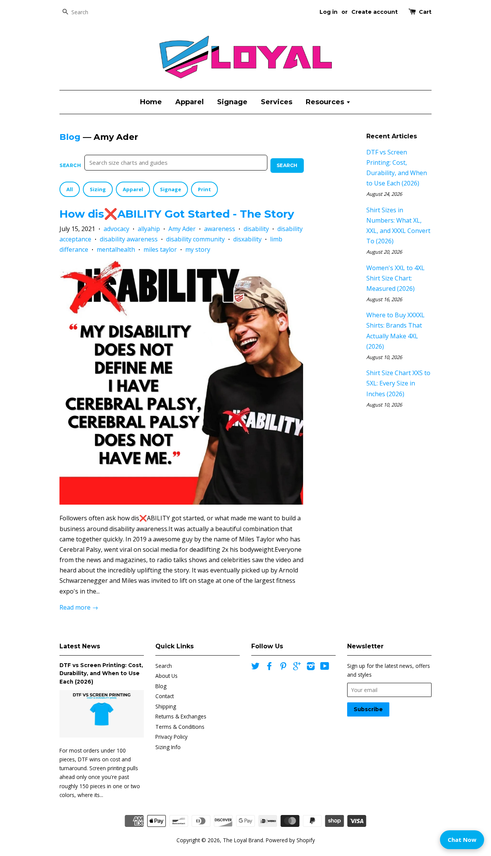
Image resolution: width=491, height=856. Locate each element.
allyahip (149, 229)
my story (197, 249)
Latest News (79, 646)
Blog (70, 137)
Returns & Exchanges (180, 716)
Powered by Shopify (290, 840)
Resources (326, 102)
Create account (374, 11)
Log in (329, 11)
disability (256, 229)
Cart (425, 11)
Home (151, 102)
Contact (164, 696)
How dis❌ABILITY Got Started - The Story (176, 213)
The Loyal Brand (243, 840)
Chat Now (462, 839)
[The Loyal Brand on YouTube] (324, 667)
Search (70, 165)
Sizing (98, 189)
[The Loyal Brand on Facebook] (269, 667)
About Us (166, 675)
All (69, 189)
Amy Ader (182, 229)
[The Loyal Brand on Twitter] (255, 667)
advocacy (116, 229)
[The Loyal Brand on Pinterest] (283, 667)
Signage (232, 102)
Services (276, 102)
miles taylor (160, 249)
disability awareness (129, 239)
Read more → (78, 607)
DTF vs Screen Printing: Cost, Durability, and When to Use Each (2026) (101, 673)
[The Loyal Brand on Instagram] (310, 667)
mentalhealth (116, 249)
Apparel (189, 102)
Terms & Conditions (179, 726)
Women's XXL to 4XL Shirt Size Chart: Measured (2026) (395, 278)
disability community (195, 239)
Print (204, 189)
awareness (219, 229)
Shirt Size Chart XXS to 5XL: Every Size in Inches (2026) (398, 383)
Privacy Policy (171, 736)
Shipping (165, 706)
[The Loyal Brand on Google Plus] (297, 667)
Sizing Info (168, 747)
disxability (247, 239)
